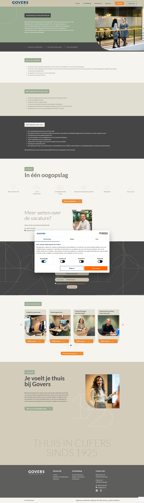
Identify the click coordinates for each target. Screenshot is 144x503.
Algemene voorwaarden (83, 500)
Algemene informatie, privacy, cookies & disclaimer (105, 500)
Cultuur (77, 3)
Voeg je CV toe (59, 277)
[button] (37, 15)
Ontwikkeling (87, 3)
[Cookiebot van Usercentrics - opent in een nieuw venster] (100, 233)
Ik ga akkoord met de (70, 283)
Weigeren (71, 268)
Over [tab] (97, 239)
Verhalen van (98, 3)
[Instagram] (101, 491)
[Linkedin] (97, 491)
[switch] (62, 261)
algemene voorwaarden (77, 283)
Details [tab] (72, 239)
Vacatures (108, 3)
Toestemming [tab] (47, 239)
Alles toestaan (96, 268)
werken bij (20, 5)
